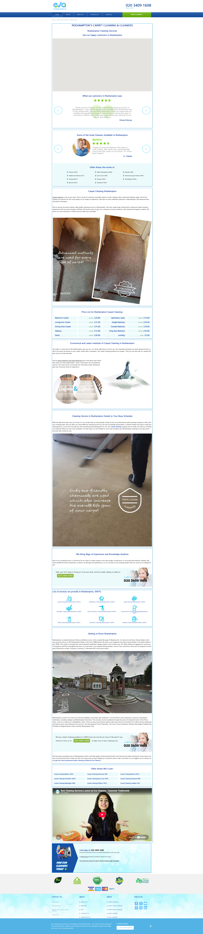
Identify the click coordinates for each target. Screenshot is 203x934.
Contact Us (85, 913)
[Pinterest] (136, 907)
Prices (68, 14)
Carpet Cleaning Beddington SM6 (64, 783)
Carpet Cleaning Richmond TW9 (97, 774)
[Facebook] (136, 903)
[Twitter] (141, 903)
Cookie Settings (123, 923)
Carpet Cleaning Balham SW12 (63, 774)
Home (57, 14)
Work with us (86, 917)
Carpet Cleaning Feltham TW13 (97, 783)
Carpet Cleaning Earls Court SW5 (97, 778)
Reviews (84, 905)
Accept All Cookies (126, 927)
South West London (62, 19)
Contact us (95, 14)
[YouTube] (145, 903)
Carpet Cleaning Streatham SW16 (64, 778)
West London (113, 913)
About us (80, 14)
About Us (84, 902)
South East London (115, 909)
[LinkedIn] (145, 907)
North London (113, 902)
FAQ (82, 909)
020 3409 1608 (138, 5)
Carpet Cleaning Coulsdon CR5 (130, 783)
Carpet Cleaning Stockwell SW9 (130, 778)
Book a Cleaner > (137, 14)
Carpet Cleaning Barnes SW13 (129, 774)
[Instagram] (141, 907)
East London (112, 917)
